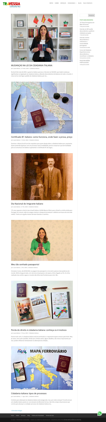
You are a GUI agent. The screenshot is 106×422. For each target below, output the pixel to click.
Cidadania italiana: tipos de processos (28, 393)
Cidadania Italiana (34, 68)
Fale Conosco (87, 3)
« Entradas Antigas (16, 410)
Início (51, 3)
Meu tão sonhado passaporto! (25, 264)
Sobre (57, 3)
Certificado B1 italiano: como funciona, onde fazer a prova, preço (41, 137)
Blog (79, 3)
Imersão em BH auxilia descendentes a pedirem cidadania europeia (87, 31)
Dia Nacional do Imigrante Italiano (27, 203)
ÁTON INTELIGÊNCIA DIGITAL (72, 420)
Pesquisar (91, 15)
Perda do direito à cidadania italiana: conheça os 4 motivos (39, 330)
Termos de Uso (50, 415)
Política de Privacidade (38, 415)
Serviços (63, 3)
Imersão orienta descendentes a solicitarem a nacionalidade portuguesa (84, 41)
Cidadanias (71, 3)
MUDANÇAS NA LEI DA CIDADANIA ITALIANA (31, 65)
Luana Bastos (16, 68)
